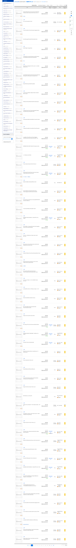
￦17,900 (46, 395)
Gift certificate (6, 128)
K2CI (59, 39)
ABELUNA (60, 182)
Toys (5, 31)
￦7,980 (46, 520)
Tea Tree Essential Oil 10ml (27, 21)
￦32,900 (46, 39)
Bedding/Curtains (8, 59)
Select (51, 5)
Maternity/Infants (7, 108)
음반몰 (59, 324)
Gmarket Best (34, 5)
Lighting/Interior (7, 35)
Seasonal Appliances (8, 104)
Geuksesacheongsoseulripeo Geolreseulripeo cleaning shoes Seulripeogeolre (30, 378)
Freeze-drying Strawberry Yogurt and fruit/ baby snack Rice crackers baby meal (30, 530)
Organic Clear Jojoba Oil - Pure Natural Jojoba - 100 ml (31, 405)
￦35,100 (46, 57)
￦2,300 (46, 493)
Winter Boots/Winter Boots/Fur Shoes (29, 297)
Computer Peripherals (8, 44)
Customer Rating (64, 7)
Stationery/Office (7, 6)
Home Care (7, 10)
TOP (71, 34)
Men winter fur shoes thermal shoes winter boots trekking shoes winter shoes (31, 245)
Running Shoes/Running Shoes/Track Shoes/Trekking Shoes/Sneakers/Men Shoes (30, 271)
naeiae (59, 164)
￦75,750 (46, 253)
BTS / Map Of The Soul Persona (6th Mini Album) (31, 324)
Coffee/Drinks (7, 95)
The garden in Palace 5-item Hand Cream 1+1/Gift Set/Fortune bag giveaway (31, 414)
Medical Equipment (8, 77)
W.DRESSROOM (60, 155)
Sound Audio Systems (7, 113)
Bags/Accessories (8, 14)
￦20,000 (46, 315)
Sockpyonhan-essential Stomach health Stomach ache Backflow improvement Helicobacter (31, 57)
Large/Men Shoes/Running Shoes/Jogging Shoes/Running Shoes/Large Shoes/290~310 (30, 138)
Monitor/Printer (7, 48)
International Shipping (41, 5)
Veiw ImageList (64, 5)
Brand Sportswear (8, 26)
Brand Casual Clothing (7, 39)
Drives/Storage (7, 121)
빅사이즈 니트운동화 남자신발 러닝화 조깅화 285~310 (30, 236)
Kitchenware (7, 12)
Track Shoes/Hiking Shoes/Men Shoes (29, 208)
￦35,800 (46, 271)
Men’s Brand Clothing (8, 69)
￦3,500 (46, 529)
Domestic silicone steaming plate (28, 342)
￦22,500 (46, 155)
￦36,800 (46, 30)
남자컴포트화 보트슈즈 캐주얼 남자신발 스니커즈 (31, 288)
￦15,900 (46, 146)
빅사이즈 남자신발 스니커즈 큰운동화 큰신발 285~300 (30, 280)
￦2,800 (46, 538)
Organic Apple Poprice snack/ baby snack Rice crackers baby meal (30, 539)
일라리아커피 (60, 520)
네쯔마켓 (59, 173)
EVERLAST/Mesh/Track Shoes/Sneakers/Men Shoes (31, 253)
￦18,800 (46, 217)
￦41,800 (46, 502)
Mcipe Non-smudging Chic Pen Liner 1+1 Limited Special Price (31, 66)
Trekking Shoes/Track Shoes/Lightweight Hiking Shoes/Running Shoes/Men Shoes (31, 111)
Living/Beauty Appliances (7, 87)
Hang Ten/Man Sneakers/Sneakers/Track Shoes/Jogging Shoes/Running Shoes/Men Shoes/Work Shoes (30, 191)
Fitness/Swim (7, 73)
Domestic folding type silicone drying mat (29, 458)
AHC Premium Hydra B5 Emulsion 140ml (30, 449)
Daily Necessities (7, 84)
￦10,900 (46, 48)
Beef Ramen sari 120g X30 (27, 395)
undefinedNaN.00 (45, 13)
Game (5, 119)
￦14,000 (46, 360)
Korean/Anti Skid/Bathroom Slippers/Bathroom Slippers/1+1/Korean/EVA (30, 476)
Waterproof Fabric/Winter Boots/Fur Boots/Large (31, 101)
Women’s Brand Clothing (8, 24)
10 (49, 545)
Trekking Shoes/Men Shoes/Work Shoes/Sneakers (31, 128)
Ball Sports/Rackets (8, 98)
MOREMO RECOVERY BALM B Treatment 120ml (31, 146)
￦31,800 (46, 101)
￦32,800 (46, 119)
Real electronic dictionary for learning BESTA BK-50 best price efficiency (31, 200)
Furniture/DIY (7, 33)
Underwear (6, 41)
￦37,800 (46, 92)
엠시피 (59, 48)
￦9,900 (46, 12)
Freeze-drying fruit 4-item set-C (28, 360)
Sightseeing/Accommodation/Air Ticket (7, 130)
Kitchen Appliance (7, 100)
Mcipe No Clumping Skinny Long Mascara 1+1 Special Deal (30, 352)
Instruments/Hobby (7, 61)
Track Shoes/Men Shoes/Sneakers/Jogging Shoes (31, 30)
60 (60, 5)
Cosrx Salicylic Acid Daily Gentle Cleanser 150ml (31, 511)
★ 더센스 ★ (60, 30)
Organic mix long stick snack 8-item (29, 315)
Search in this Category (7, 137)
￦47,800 (46, 280)
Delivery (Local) (54, 7)
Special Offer (50, 7)
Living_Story (60, 342)
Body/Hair (6, 90)
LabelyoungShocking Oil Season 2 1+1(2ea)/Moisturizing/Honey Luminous (29, 485)
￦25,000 (46, 262)
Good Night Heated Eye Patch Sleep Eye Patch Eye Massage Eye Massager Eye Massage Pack (31, 75)
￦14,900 (46, 21)
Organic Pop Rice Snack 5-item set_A (29, 422)
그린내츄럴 (60, 405)
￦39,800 (46, 128)
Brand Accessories (7, 20)
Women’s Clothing (7, 17)
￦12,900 (46, 66)
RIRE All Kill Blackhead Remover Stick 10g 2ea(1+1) (31, 440)
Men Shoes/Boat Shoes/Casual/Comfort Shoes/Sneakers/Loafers (29, 307)
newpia (59, 12)
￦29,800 (46, 244)
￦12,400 (46, 324)
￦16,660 (46, 431)
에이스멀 (59, 378)
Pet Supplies (7, 57)
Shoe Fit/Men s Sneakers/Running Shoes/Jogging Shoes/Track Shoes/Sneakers (31, 227)
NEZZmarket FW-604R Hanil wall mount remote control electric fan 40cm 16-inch (31, 173)
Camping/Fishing (7, 51)
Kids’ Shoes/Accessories (7, 111)
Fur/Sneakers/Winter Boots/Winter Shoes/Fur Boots (31, 119)
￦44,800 (46, 226)
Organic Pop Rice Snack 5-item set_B (29, 386)
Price (44, 7)
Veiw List (66, 5)
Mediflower (60, 413)
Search (12, 139)
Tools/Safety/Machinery (8, 4)
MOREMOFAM (60, 146)
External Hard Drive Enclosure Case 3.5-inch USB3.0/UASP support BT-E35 (30, 262)
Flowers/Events (7, 66)
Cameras (6, 106)
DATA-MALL (60, 262)
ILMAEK (59, 57)
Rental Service (6, 126)
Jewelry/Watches (7, 71)
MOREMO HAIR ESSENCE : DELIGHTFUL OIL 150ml (30, 218)
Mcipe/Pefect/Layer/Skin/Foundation (29, 83)
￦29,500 (46, 208)
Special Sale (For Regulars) (7, 124)
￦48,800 (46, 110)
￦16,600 (46, 333)
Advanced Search (6, 141)
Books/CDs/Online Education (8, 8)
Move (66, 545)
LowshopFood (60, 396)
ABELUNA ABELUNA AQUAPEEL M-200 (29, 181)
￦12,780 (46, 458)
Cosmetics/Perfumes (8, 64)
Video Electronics (7, 117)
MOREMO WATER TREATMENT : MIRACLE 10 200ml (30, 334)
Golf (5, 46)
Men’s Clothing (7, 55)
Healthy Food (7, 82)
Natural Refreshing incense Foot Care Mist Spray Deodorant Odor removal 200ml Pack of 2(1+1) (31, 12)
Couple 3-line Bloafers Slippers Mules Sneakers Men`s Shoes (31, 93)
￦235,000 (46, 199)
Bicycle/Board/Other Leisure (7, 80)
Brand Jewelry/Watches (8, 93)
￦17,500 (46, 164)
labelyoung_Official (60, 485)
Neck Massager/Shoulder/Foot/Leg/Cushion (30, 39)
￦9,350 (46, 511)
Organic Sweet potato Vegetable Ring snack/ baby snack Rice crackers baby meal (31, 494)
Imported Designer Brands (7, 29)
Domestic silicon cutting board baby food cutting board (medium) (31, 432)
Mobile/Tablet (7, 53)
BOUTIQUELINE (60, 440)
